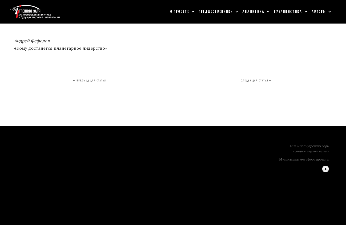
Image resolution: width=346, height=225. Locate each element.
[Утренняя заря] (34, 12)
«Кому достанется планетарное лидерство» (60, 48)
